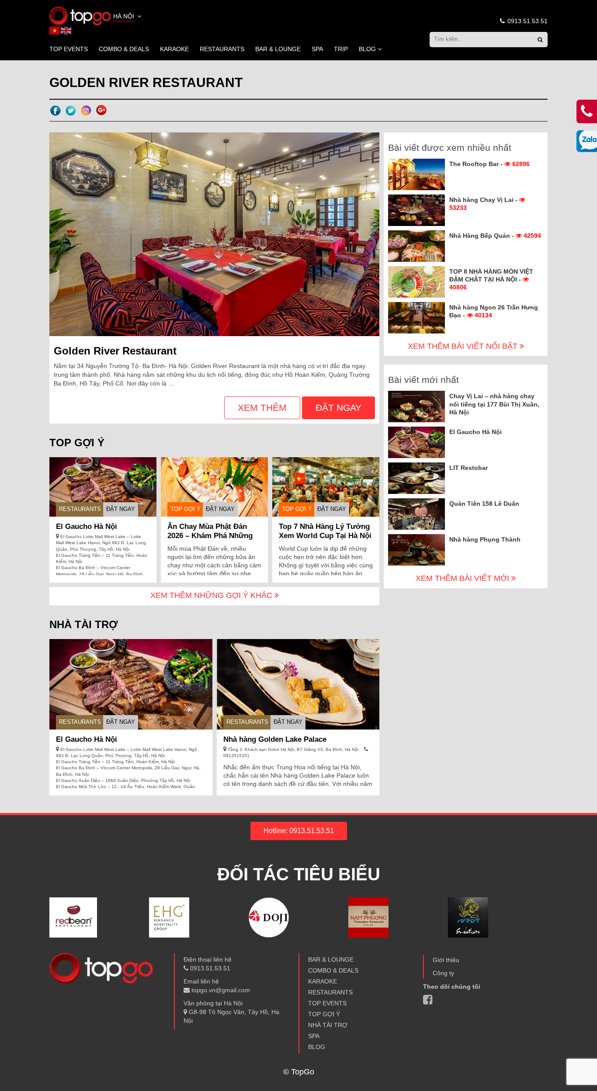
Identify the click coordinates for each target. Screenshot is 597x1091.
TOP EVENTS (68, 48)
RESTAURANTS (222, 48)
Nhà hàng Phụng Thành (485, 539)
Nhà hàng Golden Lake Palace (274, 739)
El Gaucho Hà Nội (86, 526)
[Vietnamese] (55, 30)
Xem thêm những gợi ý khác (212, 595)
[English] (66, 30)
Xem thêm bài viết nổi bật (464, 346)
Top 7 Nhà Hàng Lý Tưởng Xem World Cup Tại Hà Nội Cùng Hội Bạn (325, 535)
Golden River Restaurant (115, 351)
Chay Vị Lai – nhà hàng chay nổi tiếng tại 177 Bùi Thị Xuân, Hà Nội (494, 404)
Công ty (443, 972)
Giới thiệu (446, 959)
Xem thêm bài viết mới (463, 578)
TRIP (341, 48)
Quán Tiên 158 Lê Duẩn (484, 503)
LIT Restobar (468, 467)
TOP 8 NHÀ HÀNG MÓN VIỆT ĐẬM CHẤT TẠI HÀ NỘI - (491, 279)
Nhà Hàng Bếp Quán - (495, 235)
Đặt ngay (338, 408)
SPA (317, 48)
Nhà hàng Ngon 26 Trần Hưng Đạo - (493, 311)
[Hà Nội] (80, 15)
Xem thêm (262, 408)
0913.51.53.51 (527, 20)
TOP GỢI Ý (185, 509)
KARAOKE (174, 48)
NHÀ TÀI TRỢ (327, 1025)
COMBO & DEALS (124, 48)
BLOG (367, 48)
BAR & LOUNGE (278, 48)
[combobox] (128, 17)
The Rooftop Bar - (489, 163)
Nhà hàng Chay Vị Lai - (484, 203)
